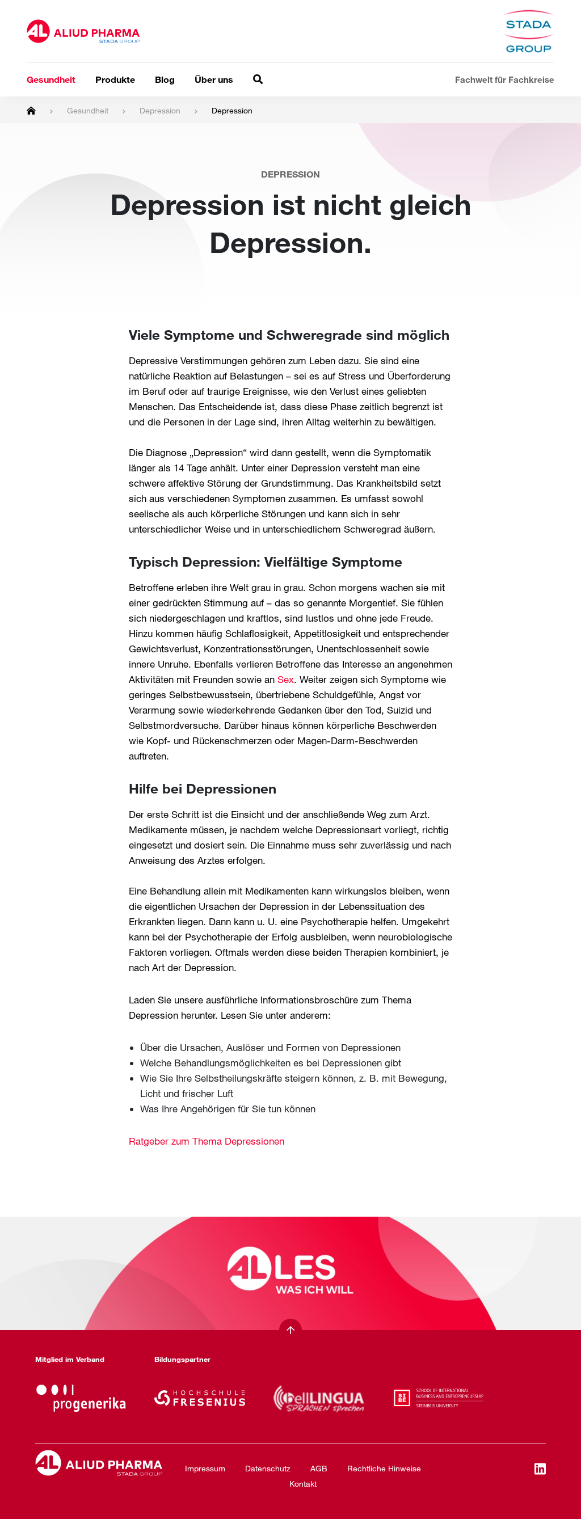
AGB (318, 1468)
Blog (165, 79)
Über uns (214, 79)
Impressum (205, 1468)
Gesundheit (51, 79)
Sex (285, 679)
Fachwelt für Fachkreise (504, 79)
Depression (160, 110)
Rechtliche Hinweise (384, 1468)
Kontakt (303, 1483)
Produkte (115, 79)
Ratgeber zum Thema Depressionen (206, 1141)
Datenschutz (267, 1468)
